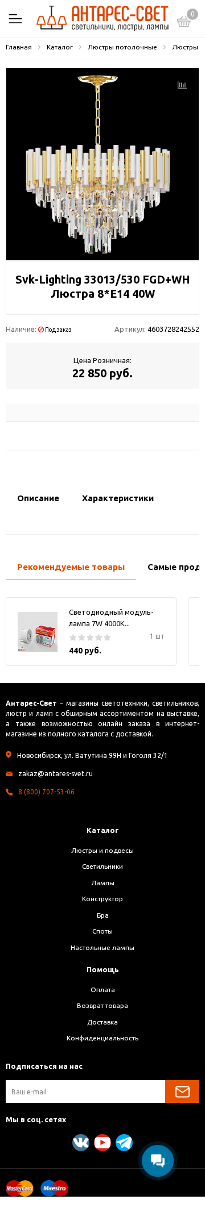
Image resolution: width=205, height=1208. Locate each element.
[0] (184, 23)
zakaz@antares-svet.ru (55, 773)
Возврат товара (102, 1005)
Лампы (102, 882)
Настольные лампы (102, 947)
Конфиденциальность (102, 1038)
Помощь (103, 969)
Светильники (102, 866)
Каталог (103, 830)
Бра (103, 915)
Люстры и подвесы (102, 850)
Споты (102, 931)
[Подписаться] (182, 1091)
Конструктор (102, 898)
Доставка (102, 1022)
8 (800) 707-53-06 (46, 791)
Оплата (103, 989)
